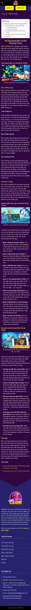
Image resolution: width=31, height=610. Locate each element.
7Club (13, 230)
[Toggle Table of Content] (26, 21)
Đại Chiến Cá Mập (12, 29)
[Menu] (2, 3)
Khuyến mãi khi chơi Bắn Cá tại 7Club (16, 34)
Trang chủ (4, 14)
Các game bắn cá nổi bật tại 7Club (15, 25)
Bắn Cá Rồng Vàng (12, 27)
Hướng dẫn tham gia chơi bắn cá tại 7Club (15, 31)
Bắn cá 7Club (5, 46)
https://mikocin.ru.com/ (16, 580)
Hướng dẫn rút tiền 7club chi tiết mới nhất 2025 (16, 471)
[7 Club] (15, 3)
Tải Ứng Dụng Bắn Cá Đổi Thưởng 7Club (15, 24)
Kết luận (8, 36)
